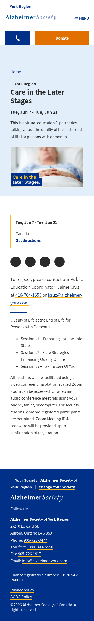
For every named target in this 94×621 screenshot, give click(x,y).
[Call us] (17, 38)
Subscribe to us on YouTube (66, 509)
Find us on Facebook (34, 509)
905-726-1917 (29, 554)
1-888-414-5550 (40, 547)
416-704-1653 (28, 295)
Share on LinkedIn (45, 262)
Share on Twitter (30, 262)
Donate (62, 38)
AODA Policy (21, 597)
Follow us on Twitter (44, 509)
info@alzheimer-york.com (44, 561)
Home (15, 71)
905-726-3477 (35, 540)
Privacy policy (22, 590)
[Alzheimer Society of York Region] (30, 18)
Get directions (28, 240)
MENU (84, 18)
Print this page (59, 262)
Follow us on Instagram (55, 509)
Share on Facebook (15, 262)
